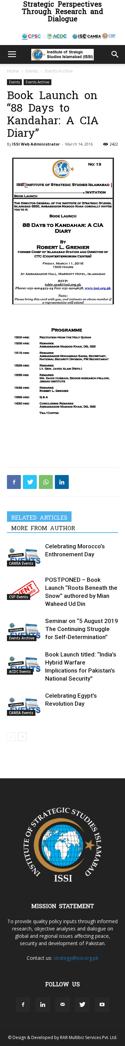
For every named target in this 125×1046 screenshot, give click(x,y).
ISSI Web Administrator (36, 144)
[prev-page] (11, 736)
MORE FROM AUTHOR (43, 528)
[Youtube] (102, 1004)
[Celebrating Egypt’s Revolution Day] (24, 704)
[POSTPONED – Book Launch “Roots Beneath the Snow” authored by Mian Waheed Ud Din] (24, 588)
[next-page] (22, 736)
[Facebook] (14, 482)
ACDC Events (20, 671)
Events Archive (59, 71)
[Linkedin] (62, 482)
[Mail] (62, 1004)
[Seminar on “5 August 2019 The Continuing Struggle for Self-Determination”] (24, 629)
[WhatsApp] (46, 482)
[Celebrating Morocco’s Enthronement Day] (24, 554)
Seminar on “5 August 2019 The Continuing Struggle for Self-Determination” (81, 628)
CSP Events (18, 596)
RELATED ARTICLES (39, 517)
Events (32, 71)
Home (13, 71)
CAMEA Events (21, 563)
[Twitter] (30, 482)
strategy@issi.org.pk (75, 958)
